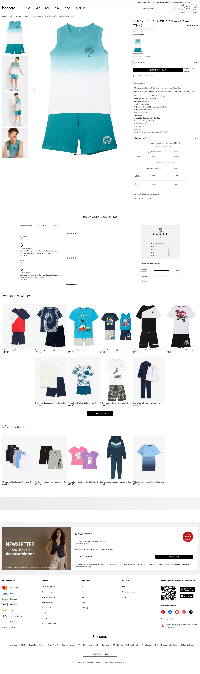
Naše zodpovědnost (128, 592)
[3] (80, 154)
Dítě (83, 597)
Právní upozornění (149, 645)
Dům (83, 602)
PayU (11, 610)
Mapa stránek (53, 645)
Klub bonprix (46, 608)
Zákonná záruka (187, 645)
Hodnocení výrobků (49, 623)
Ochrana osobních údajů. (83, 567)
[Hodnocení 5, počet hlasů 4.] (190, 25)
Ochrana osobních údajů (15, 645)
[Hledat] (173, 8)
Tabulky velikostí (48, 602)
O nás (123, 587)
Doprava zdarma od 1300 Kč (182, 2)
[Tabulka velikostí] (195, 62)
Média (124, 597)
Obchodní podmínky (36, 645)
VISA (11, 594)
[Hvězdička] (68, 234)
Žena (83, 587)
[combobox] (156, 8)
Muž (83, 592)
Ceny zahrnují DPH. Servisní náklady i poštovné (120, 645)
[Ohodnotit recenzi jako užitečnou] (21, 239)
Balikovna (13, 622)
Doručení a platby (48, 592)
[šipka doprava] (125, 88)
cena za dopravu (138, 34)
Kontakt (45, 618)
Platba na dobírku (16, 616)
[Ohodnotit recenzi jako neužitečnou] (21, 243)
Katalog (44, 613)
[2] (77, 154)
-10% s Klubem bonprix (146, 2)
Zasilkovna (13, 627)
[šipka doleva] (34, 88)
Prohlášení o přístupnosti (88, 645)
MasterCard (14, 587)
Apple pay (13, 604)
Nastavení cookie (68, 645)
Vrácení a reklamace (49, 597)
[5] (85, 154)
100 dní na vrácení (163, 2)
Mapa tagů (85, 608)
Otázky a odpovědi (48, 587)
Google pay (14, 599)
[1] (75, 154)
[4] (82, 154)
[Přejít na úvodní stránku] (13, 8)
